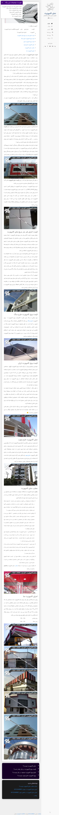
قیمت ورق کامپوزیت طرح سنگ (27, 39)
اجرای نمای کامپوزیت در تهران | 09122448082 (25, 789)
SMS (23, 813)
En (51, 18)
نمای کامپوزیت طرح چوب (29, 45)
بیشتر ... (35, 796)
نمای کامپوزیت (50, 13)
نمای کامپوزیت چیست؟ (29, 766)
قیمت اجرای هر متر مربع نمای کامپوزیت (25, 35)
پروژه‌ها (49, 32)
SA (50, 18)
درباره (49, 38)
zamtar (39, 814)
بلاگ (49, 27)
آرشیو (49, 29)
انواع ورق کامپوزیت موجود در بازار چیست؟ (24, 772)
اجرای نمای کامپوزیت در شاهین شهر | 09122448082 (24, 793)
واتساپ (18, 813)
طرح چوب (27, 455)
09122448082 (31, 813)
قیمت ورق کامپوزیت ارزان (29, 42)
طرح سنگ (30, 321)
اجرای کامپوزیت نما (30, 51)
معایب (16, 566)
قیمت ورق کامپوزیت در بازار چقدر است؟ (25, 769)
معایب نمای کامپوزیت (29, 48)
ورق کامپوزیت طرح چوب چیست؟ (26, 776)
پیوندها (49, 35)
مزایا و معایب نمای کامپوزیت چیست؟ (28, 786)
